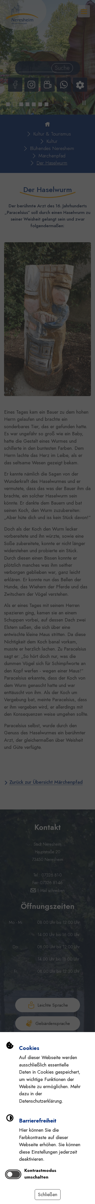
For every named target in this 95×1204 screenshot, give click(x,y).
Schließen (47, 1194)
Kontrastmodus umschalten (40, 1173)
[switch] (13, 1174)
